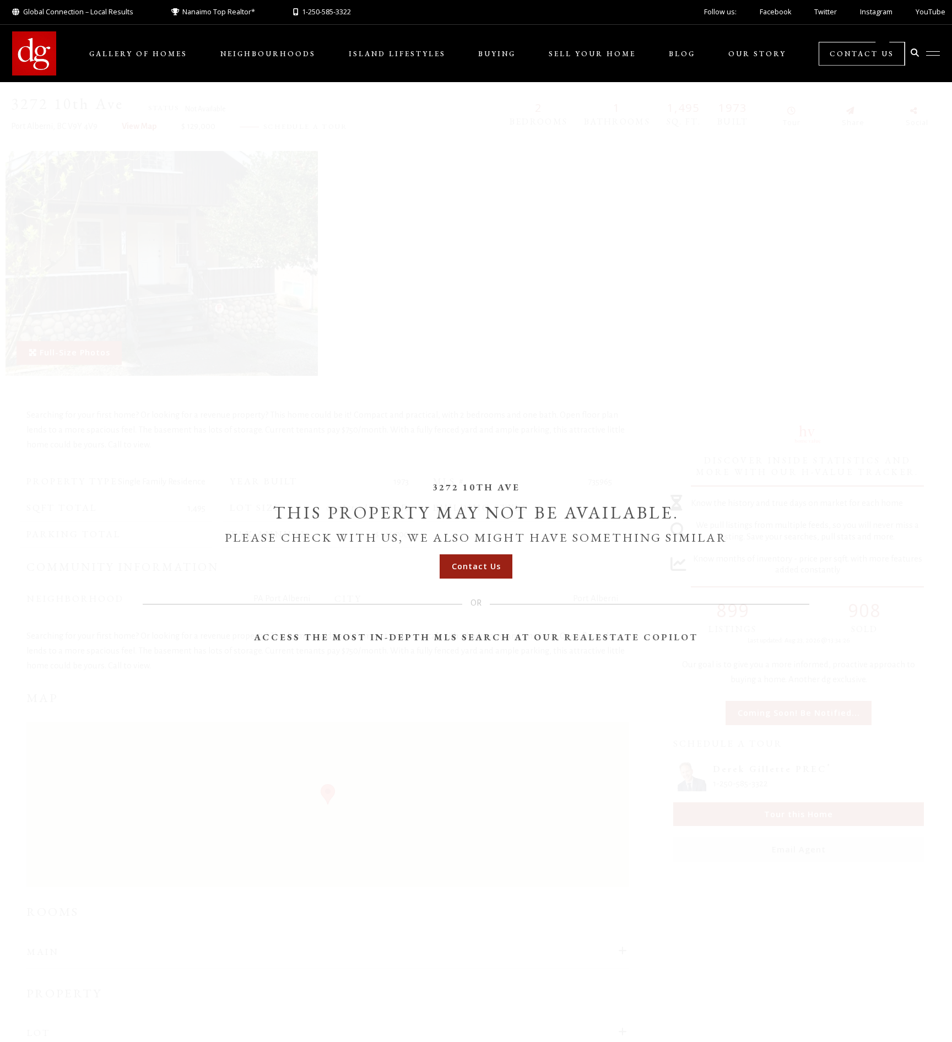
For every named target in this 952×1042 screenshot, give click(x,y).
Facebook (775, 12)
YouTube (930, 12)
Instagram (876, 12)
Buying (497, 53)
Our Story (757, 53)
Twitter (825, 12)
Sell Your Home (592, 53)
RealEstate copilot (631, 637)
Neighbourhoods (268, 53)
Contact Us (862, 53)
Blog (682, 53)
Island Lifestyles (397, 53)
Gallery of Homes (138, 53)
